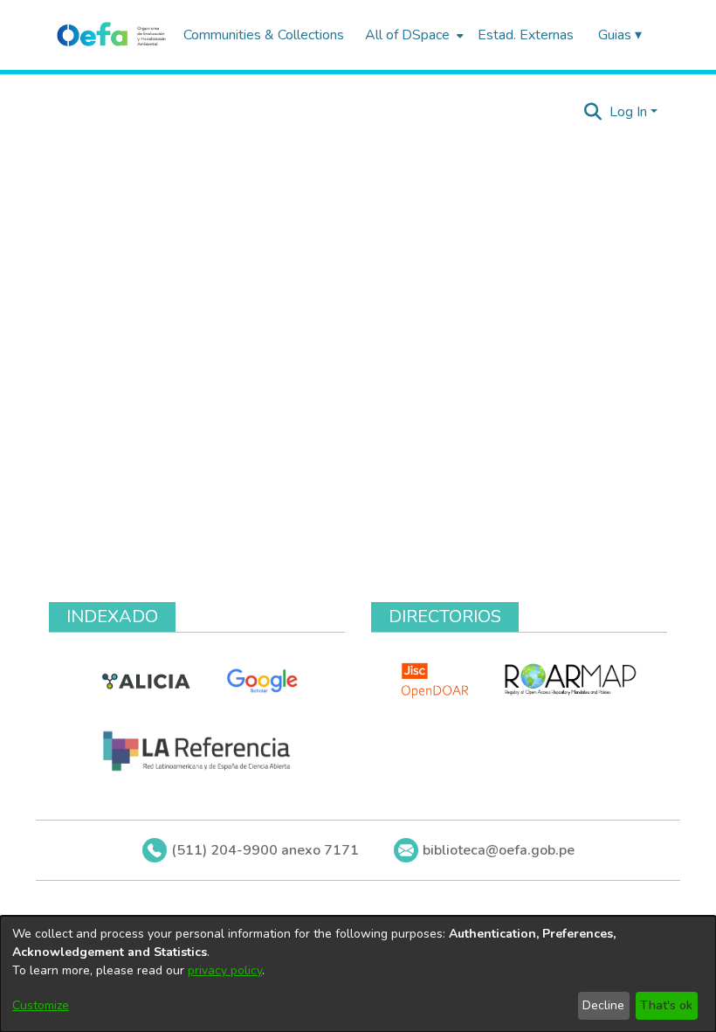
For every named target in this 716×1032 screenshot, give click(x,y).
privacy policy (225, 970)
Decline (603, 1005)
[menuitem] (412, 34)
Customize (40, 1005)
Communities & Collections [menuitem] (263, 35)
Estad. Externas (526, 35)
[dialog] (358, 974)
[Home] (111, 34)
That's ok (666, 1005)
